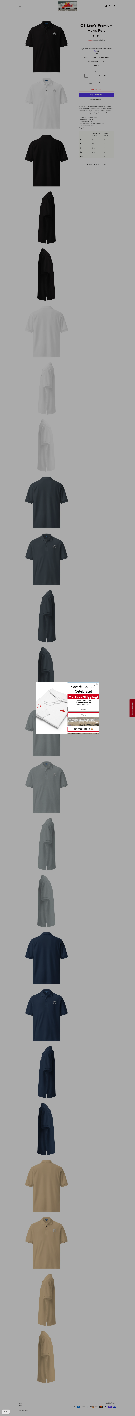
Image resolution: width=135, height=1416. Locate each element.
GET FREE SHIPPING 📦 (83, 729)
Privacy (69, 725)
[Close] (97, 684)
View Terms (94, 724)
